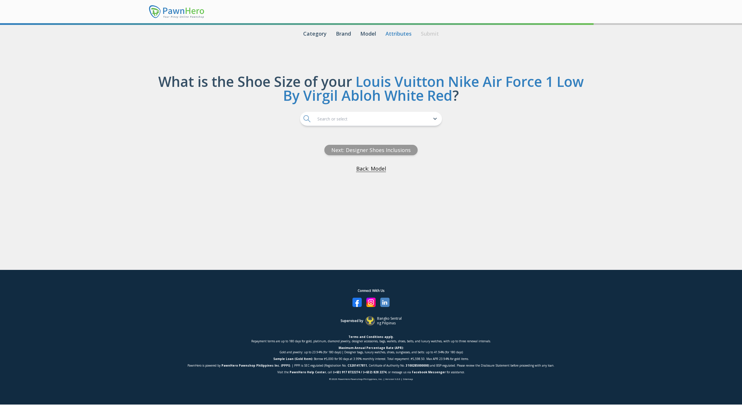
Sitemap (408, 379)
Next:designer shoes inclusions (371, 150)
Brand (343, 33)
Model (368, 33)
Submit (430, 33)
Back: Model (371, 168)
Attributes (398, 33)
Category (315, 33)
